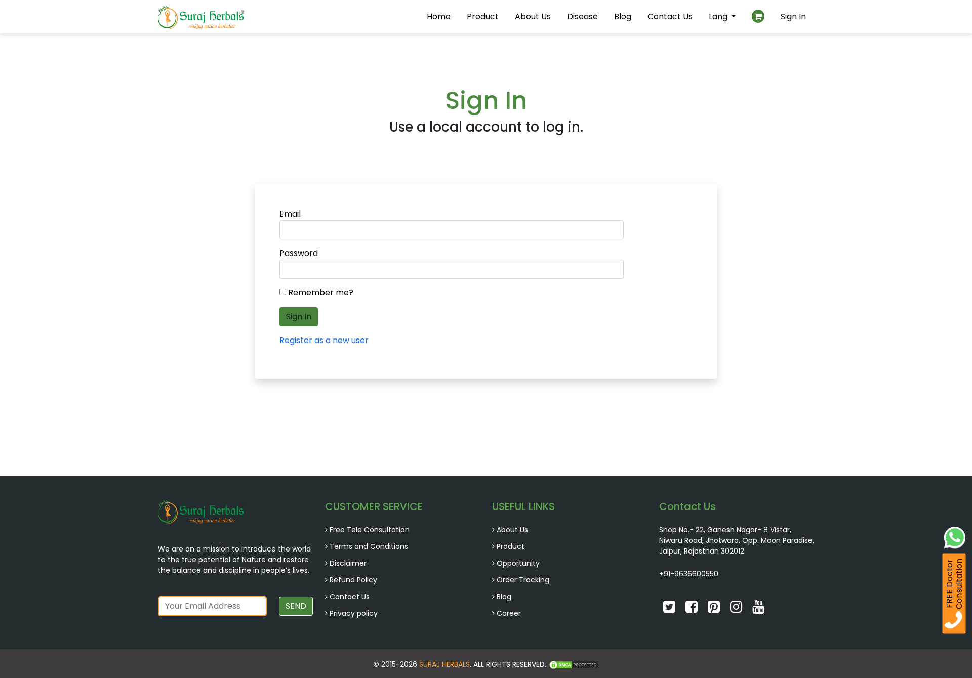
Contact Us (670, 16)
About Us (533, 16)
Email (290, 214)
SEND (296, 606)
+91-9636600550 (688, 574)
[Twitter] (670, 609)
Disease (582, 16)
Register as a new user (324, 340)
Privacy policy (354, 613)
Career (509, 613)
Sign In (793, 16)
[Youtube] (758, 609)
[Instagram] (737, 609)
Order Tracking (523, 580)
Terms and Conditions (369, 546)
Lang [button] (719, 16)
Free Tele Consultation (370, 530)
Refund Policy (353, 580)
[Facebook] (692, 609)
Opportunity (518, 563)
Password (298, 253)
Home (439, 16)
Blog (622, 16)
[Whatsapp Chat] (955, 536)
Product (483, 16)
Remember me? (320, 293)
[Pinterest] (715, 609)
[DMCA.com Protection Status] (573, 664)
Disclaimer (348, 563)
